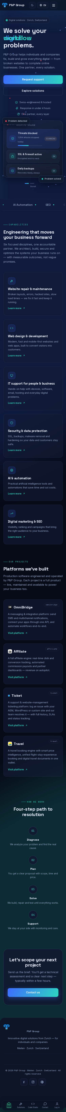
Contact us (33, 996)
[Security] (39, 187)
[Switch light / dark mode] (32, 5)
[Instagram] (33, 1086)
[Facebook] (24, 1086)
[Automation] (34, 187)
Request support (33, 79)
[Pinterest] (42, 1086)
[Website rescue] (27, 187)
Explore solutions (33, 90)
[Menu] (53, 5)
